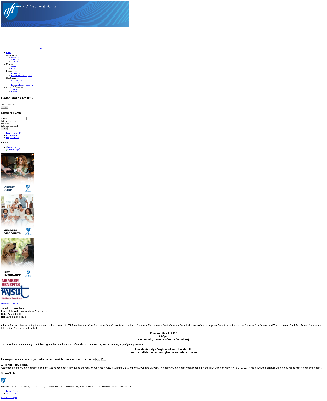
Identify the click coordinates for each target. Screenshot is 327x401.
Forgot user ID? (12, 137)
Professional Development (21, 76)
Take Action (16, 89)
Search (4, 104)
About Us (15, 57)
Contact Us (15, 59)
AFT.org (14, 62)
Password (5, 123)
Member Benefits (18, 80)
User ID (4, 118)
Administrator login (9, 398)
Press (13, 69)
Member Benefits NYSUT (11, 304)
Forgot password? (13, 133)
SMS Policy (11, 393)
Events (14, 92)
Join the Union (17, 82)
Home (8, 52)
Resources (15, 73)
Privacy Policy (12, 391)
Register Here (11, 135)
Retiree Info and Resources (22, 85)
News (13, 66)
